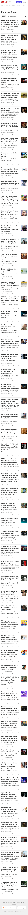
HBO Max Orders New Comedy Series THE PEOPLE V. (9, 288)
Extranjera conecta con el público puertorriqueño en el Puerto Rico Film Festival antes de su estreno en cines (10, 22)
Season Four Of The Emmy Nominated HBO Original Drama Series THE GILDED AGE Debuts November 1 (9, 125)
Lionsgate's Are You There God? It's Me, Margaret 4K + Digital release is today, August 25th (9, 67)
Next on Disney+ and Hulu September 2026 (9, 519)
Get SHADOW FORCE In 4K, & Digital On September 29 (10, 666)
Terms (18, 902)
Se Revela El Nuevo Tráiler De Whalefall (9, 312)
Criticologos (10, 29)
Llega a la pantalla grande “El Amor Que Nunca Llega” (10, 751)
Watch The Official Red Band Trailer (8, 843)
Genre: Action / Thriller (7, 669)
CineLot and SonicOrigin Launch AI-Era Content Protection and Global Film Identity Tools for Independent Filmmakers (10, 765)
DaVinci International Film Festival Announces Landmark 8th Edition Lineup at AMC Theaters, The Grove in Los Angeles (9, 37)
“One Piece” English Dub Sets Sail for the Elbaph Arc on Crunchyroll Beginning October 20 (10, 198)
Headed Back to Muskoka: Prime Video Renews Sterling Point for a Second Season (10, 401)
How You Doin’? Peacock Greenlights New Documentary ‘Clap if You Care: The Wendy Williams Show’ (10, 228)
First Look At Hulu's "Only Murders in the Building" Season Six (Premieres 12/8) (9, 140)
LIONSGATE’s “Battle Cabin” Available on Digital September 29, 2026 (10, 679)
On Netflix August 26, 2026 (8, 742)
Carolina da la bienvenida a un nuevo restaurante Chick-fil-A (10, 326)
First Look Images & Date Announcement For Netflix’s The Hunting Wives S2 (9, 431)
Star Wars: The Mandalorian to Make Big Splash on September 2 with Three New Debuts (9, 809)
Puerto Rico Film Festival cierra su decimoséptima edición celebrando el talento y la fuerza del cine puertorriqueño (10, 85)
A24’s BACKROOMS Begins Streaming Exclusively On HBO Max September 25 (10, 95)
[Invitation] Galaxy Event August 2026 (9, 270)
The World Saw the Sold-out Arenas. (8, 450)
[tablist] (9, 16)
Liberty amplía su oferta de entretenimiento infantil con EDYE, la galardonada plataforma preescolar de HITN (10, 623)
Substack (6, 911)
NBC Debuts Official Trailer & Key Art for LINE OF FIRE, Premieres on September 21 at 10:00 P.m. (10, 465)
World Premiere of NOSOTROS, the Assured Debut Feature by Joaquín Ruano (9, 873)
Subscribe (19, 2)
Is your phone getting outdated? (10, 173)
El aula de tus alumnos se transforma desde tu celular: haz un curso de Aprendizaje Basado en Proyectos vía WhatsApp (9, 652)
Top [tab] (8, 16)
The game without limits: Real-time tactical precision (9, 154)
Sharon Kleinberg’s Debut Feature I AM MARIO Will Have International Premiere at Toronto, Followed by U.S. (10, 376)
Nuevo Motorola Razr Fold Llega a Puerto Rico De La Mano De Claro (9, 416)
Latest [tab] (3, 16)
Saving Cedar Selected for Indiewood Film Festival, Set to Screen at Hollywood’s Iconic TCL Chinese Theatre (9, 356)
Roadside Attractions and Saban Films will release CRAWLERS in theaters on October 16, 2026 (9, 839)
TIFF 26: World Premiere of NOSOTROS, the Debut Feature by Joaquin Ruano (10, 869)
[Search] (25, 16)
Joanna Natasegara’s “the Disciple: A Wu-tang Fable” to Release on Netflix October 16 (10, 578)
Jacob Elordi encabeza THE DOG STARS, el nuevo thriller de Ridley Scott (10, 241)
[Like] (2, 32)
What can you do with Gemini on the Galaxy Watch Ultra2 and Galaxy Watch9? (9, 637)
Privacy (14, 902)
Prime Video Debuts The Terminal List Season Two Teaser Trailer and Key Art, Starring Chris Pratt (9, 475)
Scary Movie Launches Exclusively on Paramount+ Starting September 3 (10, 548)
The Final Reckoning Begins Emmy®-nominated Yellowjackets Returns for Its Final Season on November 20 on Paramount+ (10, 533)
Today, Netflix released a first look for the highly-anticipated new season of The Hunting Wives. (10, 435)
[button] (2, 5)
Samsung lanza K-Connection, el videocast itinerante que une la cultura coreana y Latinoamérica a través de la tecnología (9, 694)
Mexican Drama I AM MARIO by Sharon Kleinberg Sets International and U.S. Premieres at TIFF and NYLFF (8, 371)
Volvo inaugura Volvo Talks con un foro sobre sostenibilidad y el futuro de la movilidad (10, 854)
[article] (14, 26)
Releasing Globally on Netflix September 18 (9, 728)
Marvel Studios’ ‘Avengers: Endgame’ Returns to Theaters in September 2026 (10, 52)
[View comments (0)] (8, 32)
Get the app (22, 908)
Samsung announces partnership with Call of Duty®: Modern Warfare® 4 (10, 708)
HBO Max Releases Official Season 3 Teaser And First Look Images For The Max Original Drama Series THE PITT (10, 299)
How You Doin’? (5, 231)
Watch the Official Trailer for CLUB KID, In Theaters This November (9, 607)
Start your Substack (10, 908)
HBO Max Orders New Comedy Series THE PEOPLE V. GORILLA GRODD (10, 284)
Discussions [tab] (13, 16)
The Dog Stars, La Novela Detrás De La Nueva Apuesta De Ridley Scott (9, 884)
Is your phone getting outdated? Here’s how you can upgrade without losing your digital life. (10, 170)
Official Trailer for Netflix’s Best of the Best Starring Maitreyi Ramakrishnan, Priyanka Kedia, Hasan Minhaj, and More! (10, 723)
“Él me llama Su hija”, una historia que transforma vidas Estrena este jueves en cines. (9, 256)
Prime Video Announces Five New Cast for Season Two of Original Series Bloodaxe (9, 593)
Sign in (24, 2)
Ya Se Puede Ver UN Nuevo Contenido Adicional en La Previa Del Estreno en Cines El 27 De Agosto (10, 888)
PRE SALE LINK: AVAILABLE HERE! (10, 71)
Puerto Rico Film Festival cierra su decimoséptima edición (9, 80)
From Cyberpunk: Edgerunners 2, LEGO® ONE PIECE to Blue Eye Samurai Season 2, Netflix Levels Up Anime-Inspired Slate (10, 341)
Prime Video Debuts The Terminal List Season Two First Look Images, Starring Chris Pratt (10, 824)
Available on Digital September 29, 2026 (9, 683)
